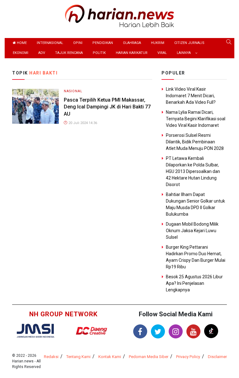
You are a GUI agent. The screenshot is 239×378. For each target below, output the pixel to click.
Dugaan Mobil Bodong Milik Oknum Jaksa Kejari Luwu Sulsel (192, 231)
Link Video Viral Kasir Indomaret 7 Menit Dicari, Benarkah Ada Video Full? (191, 96)
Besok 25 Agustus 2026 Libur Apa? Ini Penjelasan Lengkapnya (194, 283)
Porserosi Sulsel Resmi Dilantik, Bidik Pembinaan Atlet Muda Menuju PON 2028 (195, 142)
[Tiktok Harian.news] (211, 331)
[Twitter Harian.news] (158, 331)
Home (21, 43)
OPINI (77, 43)
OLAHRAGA (132, 43)
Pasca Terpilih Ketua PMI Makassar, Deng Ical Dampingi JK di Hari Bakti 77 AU (107, 107)
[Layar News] (35, 330)
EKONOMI (20, 53)
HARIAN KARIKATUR (132, 53)
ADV (41, 53)
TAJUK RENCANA (69, 53)
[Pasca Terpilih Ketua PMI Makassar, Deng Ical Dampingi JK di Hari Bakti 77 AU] (35, 106)
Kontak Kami (109, 356)
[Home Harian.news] (119, 15)
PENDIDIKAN (102, 43)
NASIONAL (73, 91)
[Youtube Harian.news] (193, 331)
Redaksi (51, 356)
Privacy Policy (188, 356)
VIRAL (162, 53)
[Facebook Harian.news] (140, 331)
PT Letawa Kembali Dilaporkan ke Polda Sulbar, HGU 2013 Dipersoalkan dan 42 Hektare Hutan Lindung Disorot (193, 171)
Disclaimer (217, 356)
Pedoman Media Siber (148, 356)
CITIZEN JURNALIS (189, 43)
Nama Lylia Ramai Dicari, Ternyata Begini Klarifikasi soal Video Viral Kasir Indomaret (195, 119)
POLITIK (99, 53)
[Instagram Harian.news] (176, 331)
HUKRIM (157, 43)
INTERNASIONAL (50, 43)
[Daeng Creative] (91, 331)
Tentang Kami (78, 356)
